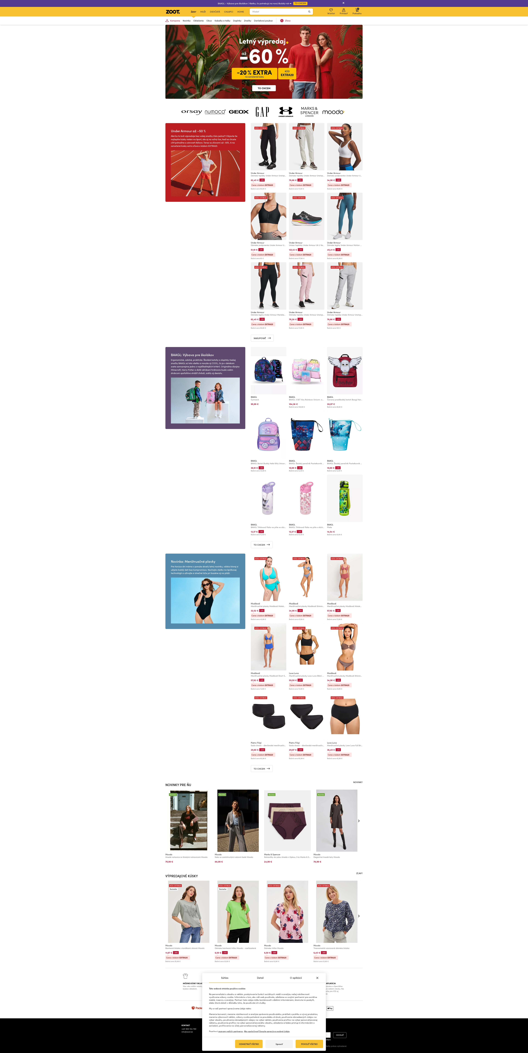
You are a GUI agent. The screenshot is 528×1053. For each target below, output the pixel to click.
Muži (203, 11)
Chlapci (228, 11)
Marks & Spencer (272, 854)
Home (240, 11)
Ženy (193, 11)
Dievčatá (215, 11)
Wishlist (331, 13)
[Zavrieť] (343, 3)
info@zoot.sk (187, 1031)
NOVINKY (358, 782)
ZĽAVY (359, 873)
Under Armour (257, 173)
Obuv (209, 20)
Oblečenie (198, 20)
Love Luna (294, 673)
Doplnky (237, 20)
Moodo (168, 854)
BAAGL (254, 397)
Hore (521, 1036)
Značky (247, 20)
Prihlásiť (344, 13)
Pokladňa (357, 11)
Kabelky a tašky (222, 20)
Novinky (187, 20)
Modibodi (255, 603)
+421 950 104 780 (189, 1029)
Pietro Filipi (256, 742)
